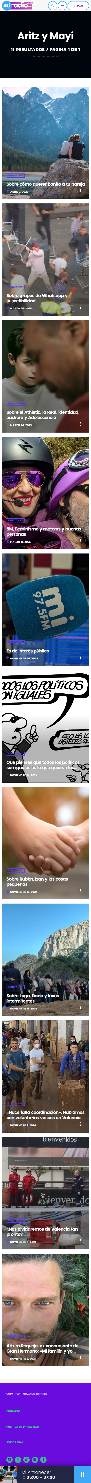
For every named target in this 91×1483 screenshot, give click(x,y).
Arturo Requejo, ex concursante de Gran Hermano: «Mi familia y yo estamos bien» (43, 1351)
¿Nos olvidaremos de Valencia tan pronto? (42, 1232)
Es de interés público (28, 651)
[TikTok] (26, 1460)
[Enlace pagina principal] (17, 6)
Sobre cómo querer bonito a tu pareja (46, 184)
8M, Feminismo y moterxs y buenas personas (44, 531)
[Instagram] (35, 1460)
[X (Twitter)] (18, 1460)
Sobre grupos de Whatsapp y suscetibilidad (37, 298)
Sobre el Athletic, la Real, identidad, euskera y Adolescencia (43, 415)
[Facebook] (43, 1460)
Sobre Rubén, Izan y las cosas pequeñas (37, 882)
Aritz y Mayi (15, 175)
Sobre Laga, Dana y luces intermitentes (33, 998)
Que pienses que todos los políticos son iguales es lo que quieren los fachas (43, 767)
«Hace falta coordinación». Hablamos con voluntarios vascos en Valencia (45, 1115)
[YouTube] (9, 1460)
